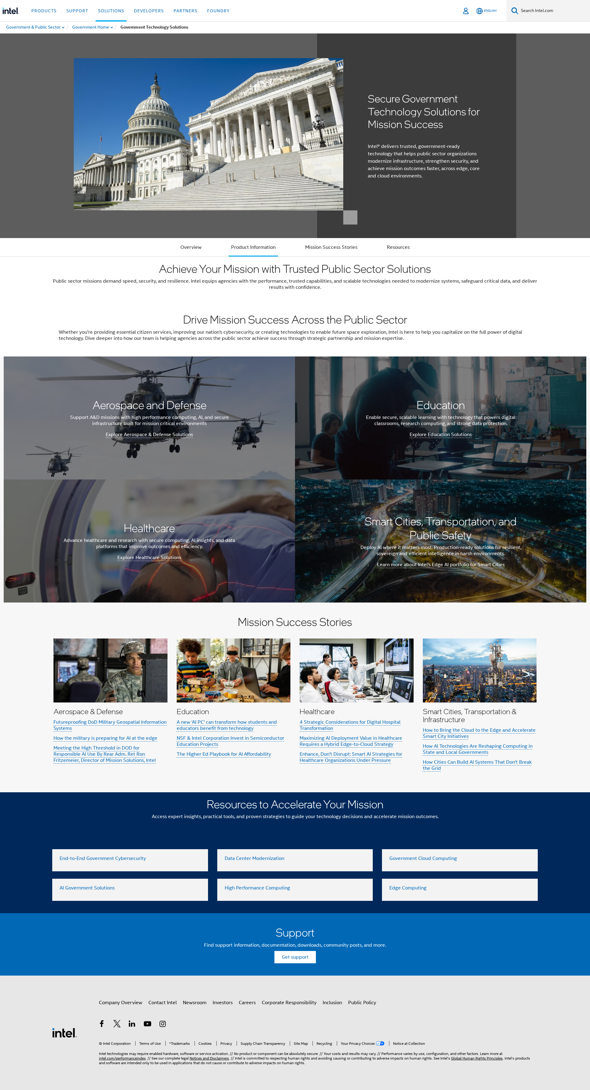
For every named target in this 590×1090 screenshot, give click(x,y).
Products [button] (44, 11)
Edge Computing (408, 888)
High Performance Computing (257, 888)
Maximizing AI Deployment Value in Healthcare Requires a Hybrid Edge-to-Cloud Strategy (351, 741)
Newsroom (194, 1003)
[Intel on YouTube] (147, 1024)
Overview (191, 247)
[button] (295, 697)
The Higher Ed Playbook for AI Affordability (224, 754)
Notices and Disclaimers (209, 1058)
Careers (247, 1003)
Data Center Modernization (254, 858)
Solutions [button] (111, 11)
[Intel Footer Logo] (64, 1032)
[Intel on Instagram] (162, 1024)
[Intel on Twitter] (117, 1024)
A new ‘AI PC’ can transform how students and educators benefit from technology (227, 725)
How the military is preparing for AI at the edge (105, 738)
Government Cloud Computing (423, 858)
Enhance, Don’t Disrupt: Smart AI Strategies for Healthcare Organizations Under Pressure (351, 757)
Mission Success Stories (331, 247)
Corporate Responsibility (289, 1003)
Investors (223, 1003)
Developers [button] (149, 11)
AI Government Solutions (87, 888)
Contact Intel (162, 1003)
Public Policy (362, 1003)
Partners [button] (185, 11)
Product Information (253, 247)
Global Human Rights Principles (477, 1058)
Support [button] (77, 11)
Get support (295, 957)
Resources (398, 247)
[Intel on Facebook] (101, 1024)
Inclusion (332, 1003)
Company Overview (120, 1003)
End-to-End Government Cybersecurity (103, 858)
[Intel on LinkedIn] (132, 1024)
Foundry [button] (218, 11)
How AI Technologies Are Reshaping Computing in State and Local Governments (478, 749)
